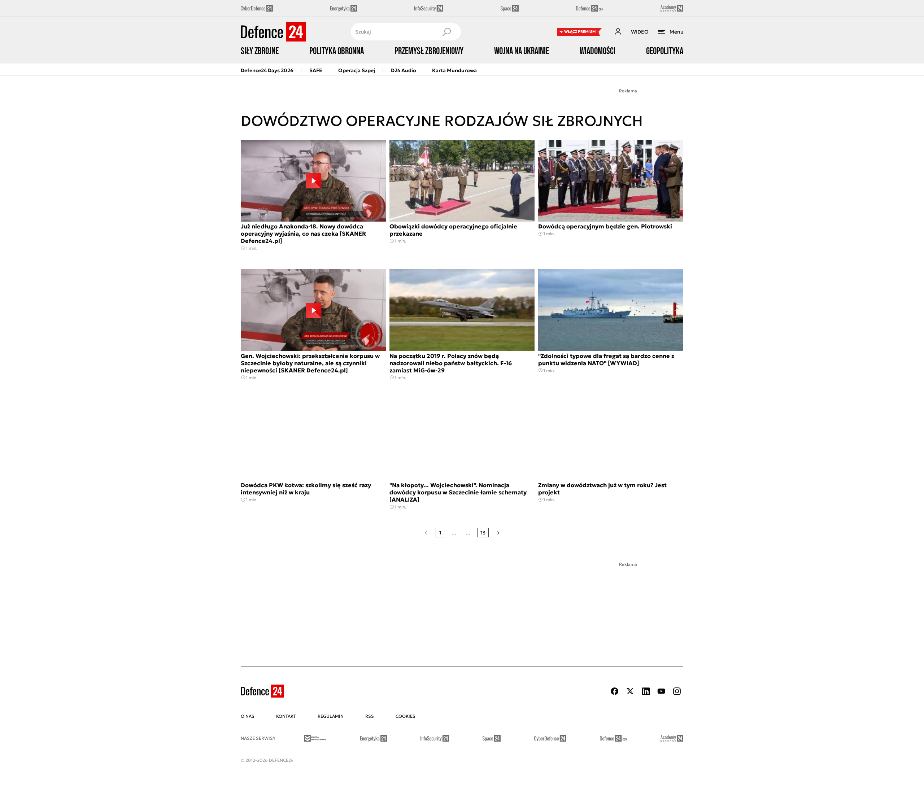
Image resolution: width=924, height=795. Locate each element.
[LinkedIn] (645, 691)
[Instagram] (676, 691)
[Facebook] (614, 691)
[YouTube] (661, 691)
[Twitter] (630, 691)
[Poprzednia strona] (426, 532)
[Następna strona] (498, 532)
